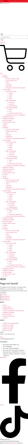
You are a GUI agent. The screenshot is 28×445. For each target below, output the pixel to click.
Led (10, 111)
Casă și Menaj (7, 89)
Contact (5, 124)
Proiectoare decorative (15, 113)
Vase (7, 82)
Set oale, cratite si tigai (12, 78)
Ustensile (8, 84)
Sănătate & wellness (8, 118)
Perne (10, 97)
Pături (10, 98)
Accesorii (11, 104)
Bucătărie (5, 77)
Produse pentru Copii (9, 122)
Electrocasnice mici (11, 80)
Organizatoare (13, 106)
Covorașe (11, 102)
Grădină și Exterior (8, 116)
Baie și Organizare (11, 100)
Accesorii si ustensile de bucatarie (15, 88)
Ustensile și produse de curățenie (15, 115)
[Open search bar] (1, 34)
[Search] (2, 40)
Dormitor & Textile (11, 91)
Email (1, 337)
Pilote (10, 95)
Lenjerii (11, 93)
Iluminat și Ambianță (11, 107)
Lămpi (10, 109)
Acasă (4, 75)
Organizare (9, 86)
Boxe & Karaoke (7, 120)
